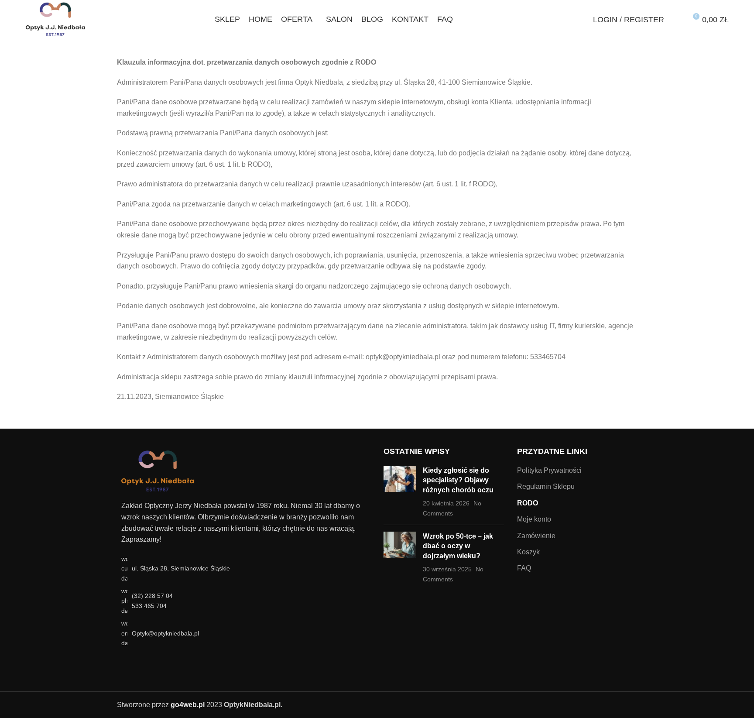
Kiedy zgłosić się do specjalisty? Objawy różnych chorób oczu (458, 480)
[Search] (582, 19)
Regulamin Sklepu (546, 486)
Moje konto (534, 519)
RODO (527, 503)
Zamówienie (536, 535)
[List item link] (243, 600)
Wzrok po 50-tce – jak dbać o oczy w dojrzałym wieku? (458, 546)
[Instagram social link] (138, 663)
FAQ (524, 568)
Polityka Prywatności (549, 470)
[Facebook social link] (127, 663)
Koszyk (528, 552)
